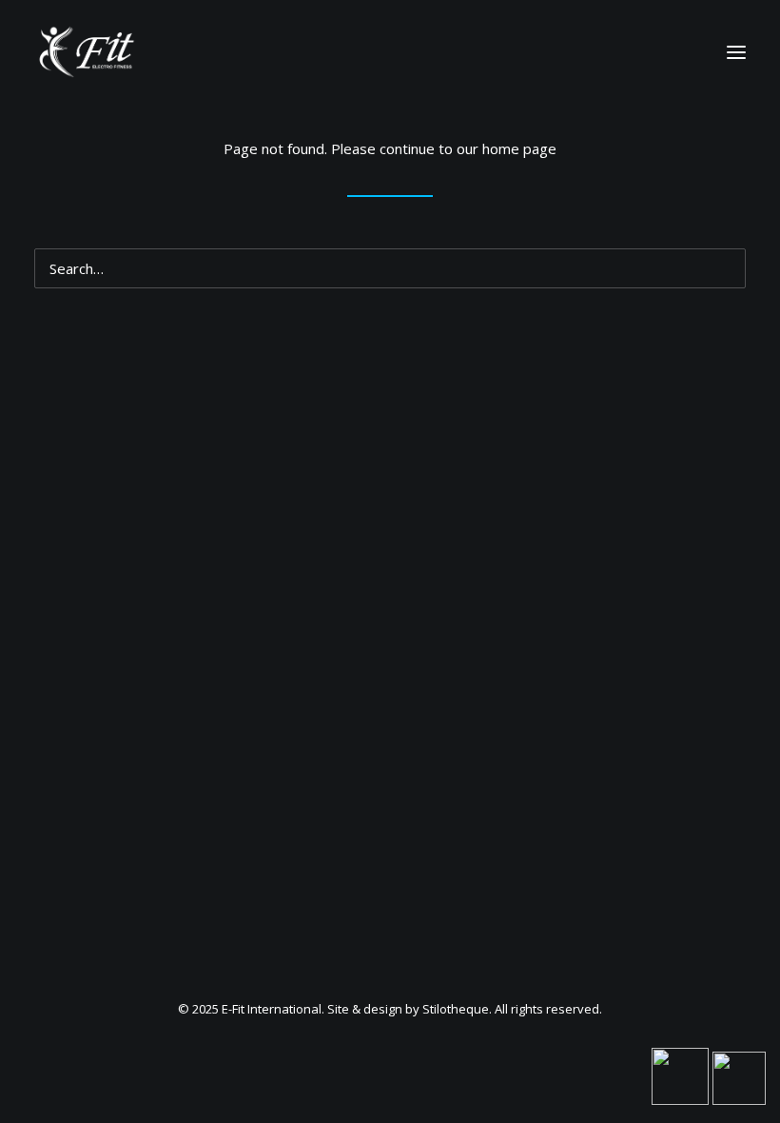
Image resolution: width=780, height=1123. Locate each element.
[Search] (390, 268)
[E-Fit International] (85, 52)
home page (519, 148)
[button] (726, 260)
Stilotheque (455, 1008)
